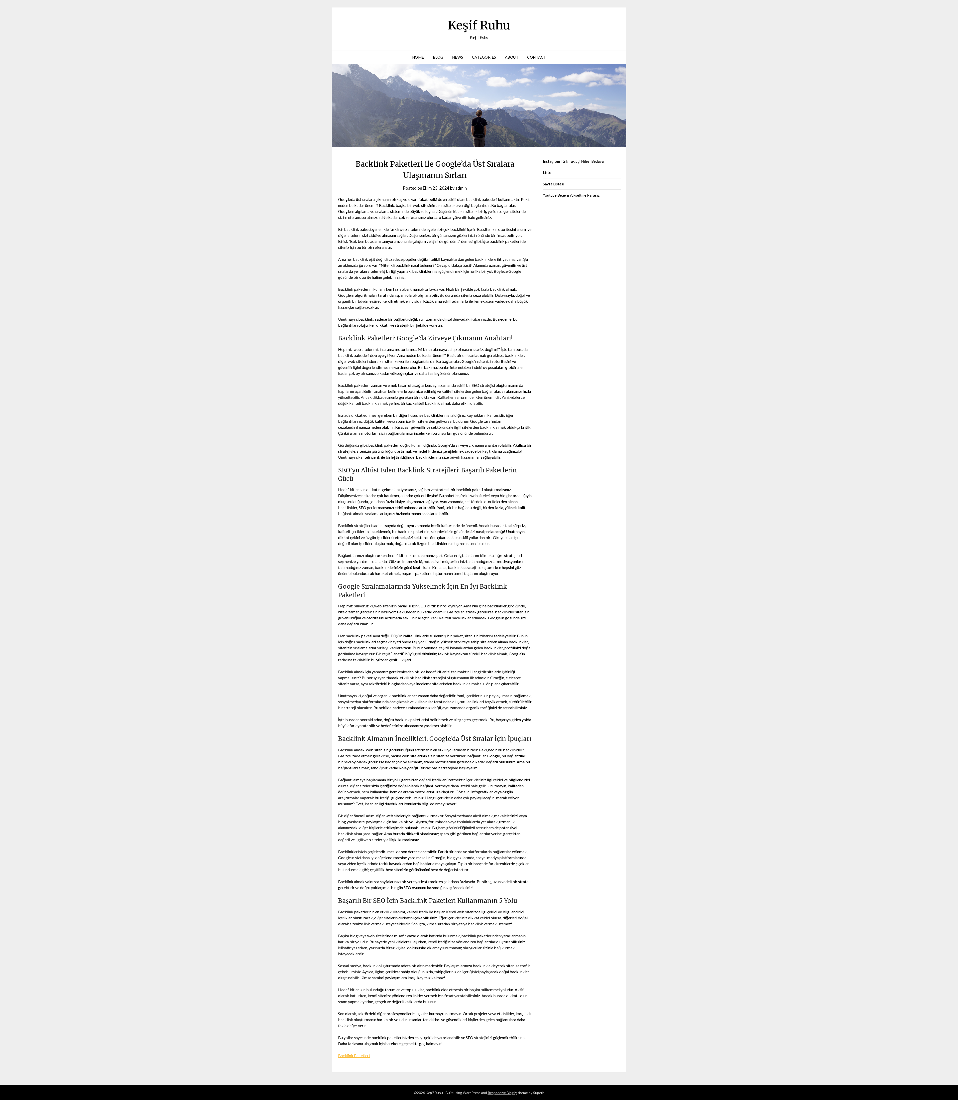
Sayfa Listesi (553, 184)
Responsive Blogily (502, 1093)
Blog (438, 57)
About (512, 57)
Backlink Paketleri (354, 1055)
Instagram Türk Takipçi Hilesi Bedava (573, 161)
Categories (484, 57)
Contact (536, 57)
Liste (547, 172)
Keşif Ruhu (479, 25)
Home (418, 57)
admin (461, 188)
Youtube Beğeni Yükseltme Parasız (571, 195)
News (457, 57)
